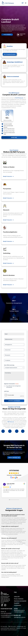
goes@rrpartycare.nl (19, 610)
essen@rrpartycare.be (19, 617)
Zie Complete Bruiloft (10, 54)
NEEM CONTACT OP (14, 457)
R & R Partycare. (19, 98)
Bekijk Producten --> (8, 176)
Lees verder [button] (5, 495)
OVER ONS (14, 137)
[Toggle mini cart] (23, 3)
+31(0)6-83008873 (6, 617)
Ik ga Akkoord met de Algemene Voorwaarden (13, 386)
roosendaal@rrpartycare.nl (7, 615)
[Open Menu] (25, 3)
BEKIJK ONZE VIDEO (22, 34)
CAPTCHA (6, 391)
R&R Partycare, (10, 421)
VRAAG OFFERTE (7, 34)
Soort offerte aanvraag (9, 365)
